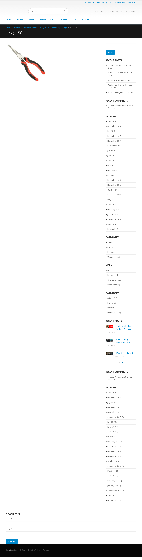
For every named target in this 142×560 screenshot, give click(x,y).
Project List (120, 3)
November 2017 (114, 141)
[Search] (65, 11)
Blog (74, 20)
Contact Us (113, 11)
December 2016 (114, 180)
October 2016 (113, 190)
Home (9, 20)
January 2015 (112, 214)
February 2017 (113, 170)
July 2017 (111, 150)
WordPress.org (113, 284)
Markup (110, 252)
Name (9, 529)
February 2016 (113, 209)
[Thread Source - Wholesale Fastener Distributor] (11, 550)
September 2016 (114, 195)
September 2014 (114, 219)
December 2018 (114, 126)
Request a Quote (104, 3)
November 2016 (114, 185)
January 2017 (112, 175)
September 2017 (114, 146)
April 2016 (111, 204)
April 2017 (111, 160)
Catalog (32, 20)
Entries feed (112, 275)
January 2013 (112, 229)
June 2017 (111, 155)
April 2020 (111, 121)
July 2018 (111, 131)
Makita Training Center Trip (119, 80)
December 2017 (114, 136)
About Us (131, 3)
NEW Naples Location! (125, 353)
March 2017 (112, 165)
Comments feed (114, 280)
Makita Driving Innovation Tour (121, 92)
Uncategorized (113, 257)
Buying (110, 247)
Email (9, 519)
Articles (110, 242)
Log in (109, 270)
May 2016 (111, 199)
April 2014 (111, 224)
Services (19, 20)
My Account (89, 3)
